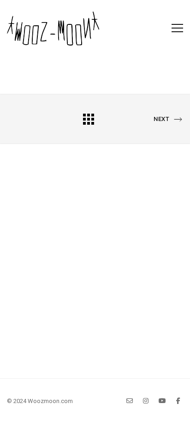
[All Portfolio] (88, 119)
